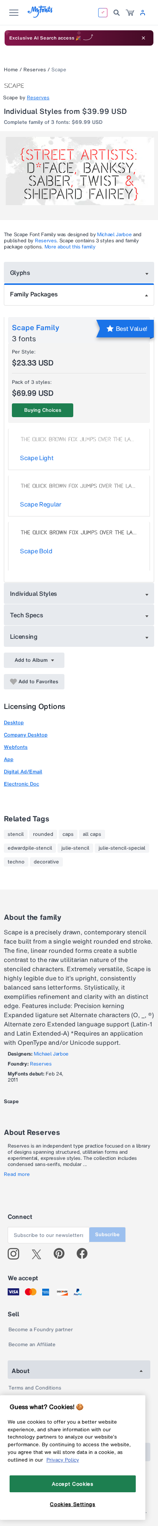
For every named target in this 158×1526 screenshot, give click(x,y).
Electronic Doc (21, 784)
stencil (16, 834)
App (8, 759)
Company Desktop (26, 734)
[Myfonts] (40, 16)
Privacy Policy (62, 1460)
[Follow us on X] (39, 1254)
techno (16, 862)
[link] (130, 13)
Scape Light (36, 457)
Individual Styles (34, 593)
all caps (92, 834)
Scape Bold (36, 551)
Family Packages (34, 294)
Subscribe (107, 1234)
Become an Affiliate (32, 1344)
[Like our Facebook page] (85, 1254)
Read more (17, 1174)
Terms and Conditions (34, 1387)
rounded (43, 834)
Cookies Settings (72, 1504)
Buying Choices (42, 410)
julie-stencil (75, 848)
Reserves (34, 69)
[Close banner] (143, 38)
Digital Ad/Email (23, 771)
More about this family (69, 246)
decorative (46, 862)
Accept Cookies (72, 1484)
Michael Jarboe (114, 234)
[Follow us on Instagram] (16, 1254)
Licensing (24, 636)
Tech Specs (26, 615)
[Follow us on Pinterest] (62, 1254)
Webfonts (16, 747)
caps (68, 834)
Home (11, 69)
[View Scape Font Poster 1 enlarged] (80, 174)
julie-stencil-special (122, 848)
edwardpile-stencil (30, 848)
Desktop (14, 722)
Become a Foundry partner (40, 1329)
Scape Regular (40, 504)
